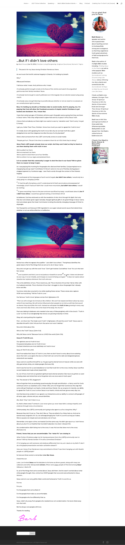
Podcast (87, 3)
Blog (81, 3)
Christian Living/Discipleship (46, 64)
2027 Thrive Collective (39, 3)
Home (26, 3)
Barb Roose (23, 64)
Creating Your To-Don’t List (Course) (103, 3)
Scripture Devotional (64, 64)
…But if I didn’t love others (37, 61)
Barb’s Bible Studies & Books (67, 3)
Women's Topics (77, 64)
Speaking (51, 3)
